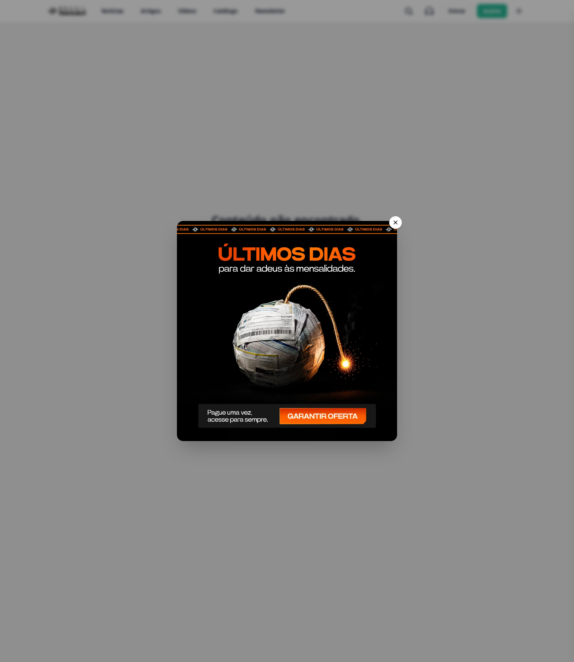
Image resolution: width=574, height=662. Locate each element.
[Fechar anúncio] (395, 222)
